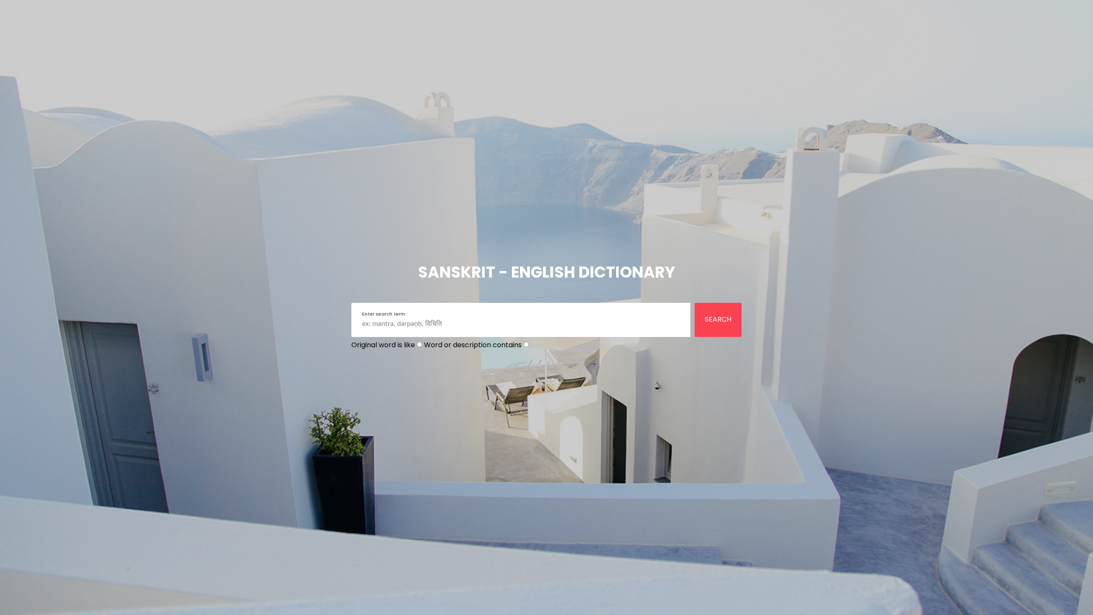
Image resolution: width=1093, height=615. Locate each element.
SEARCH (718, 319)
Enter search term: (384, 314)
